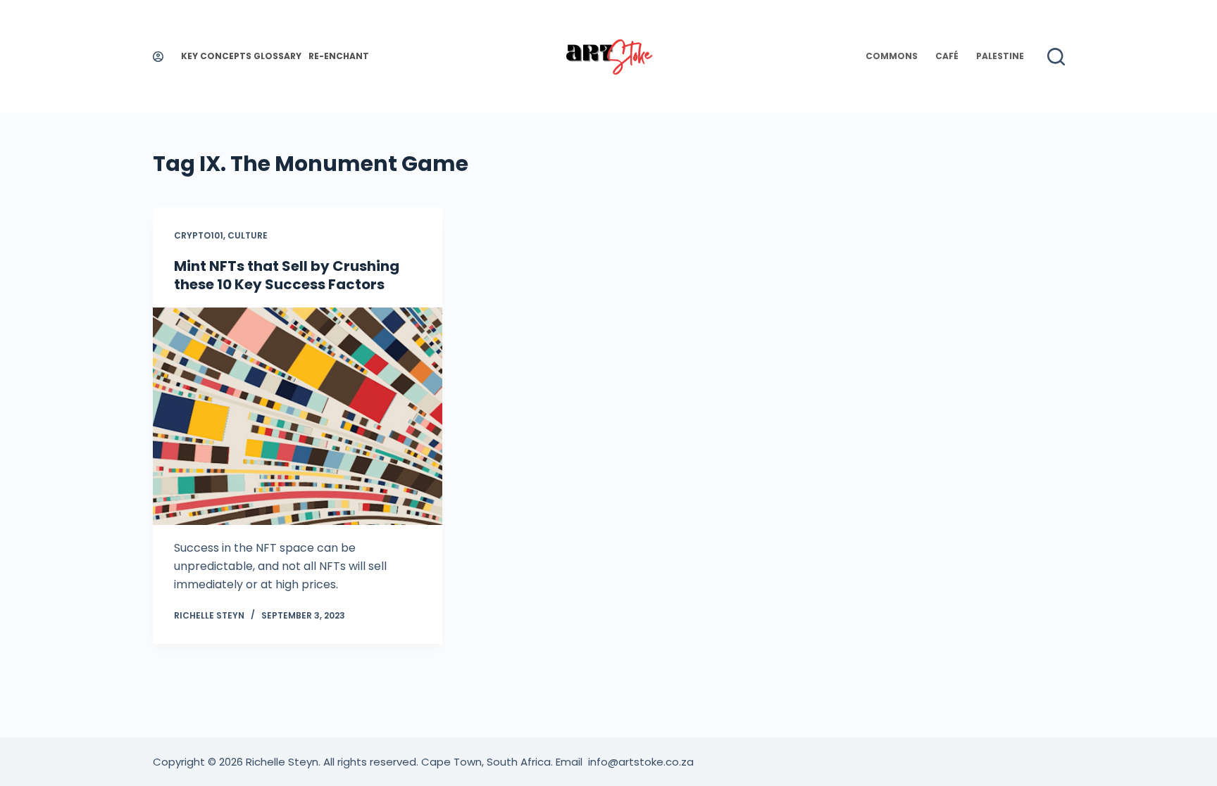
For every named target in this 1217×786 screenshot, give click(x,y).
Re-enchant (338, 56)
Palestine (1000, 56)
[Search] (1056, 56)
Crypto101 (198, 235)
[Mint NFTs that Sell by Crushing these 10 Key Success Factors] (298, 416)
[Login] (158, 56)
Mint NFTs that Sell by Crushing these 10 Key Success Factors (286, 275)
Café (947, 56)
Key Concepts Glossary (241, 56)
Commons (892, 56)
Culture (247, 235)
